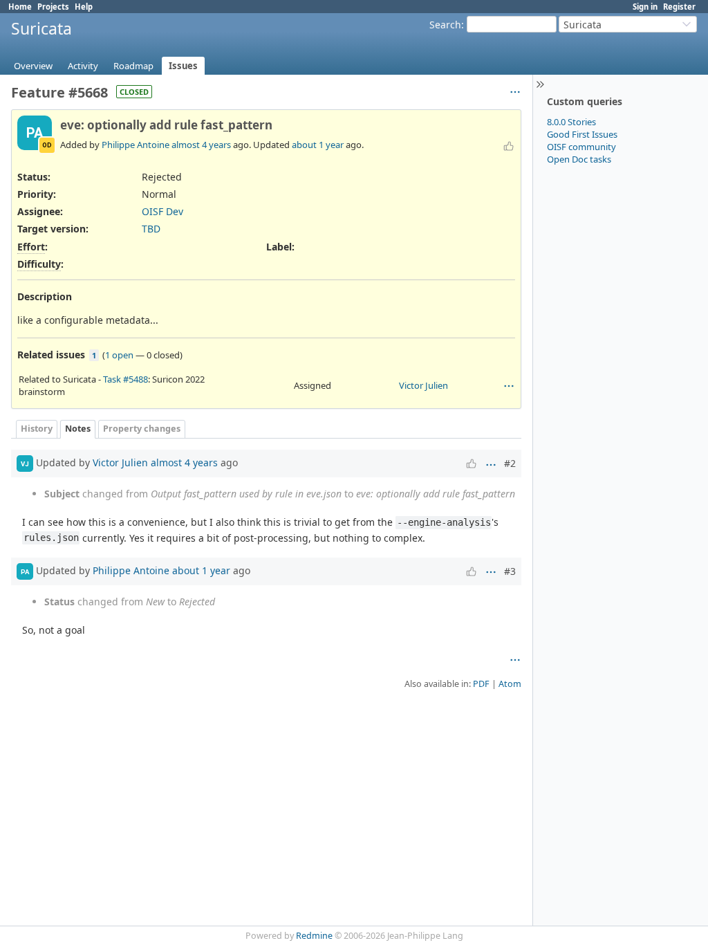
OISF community (581, 146)
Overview (33, 65)
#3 (510, 571)
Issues (183, 65)
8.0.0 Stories (571, 122)
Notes (78, 428)
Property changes (141, 428)
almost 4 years (201, 144)
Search (445, 24)
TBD (151, 228)
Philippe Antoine (135, 144)
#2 (510, 463)
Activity (83, 65)
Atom (510, 684)
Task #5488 (125, 379)
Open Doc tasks (579, 159)
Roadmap (133, 65)
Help (84, 6)
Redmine (314, 936)
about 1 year (318, 144)
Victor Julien (423, 385)
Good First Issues (582, 134)
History (37, 428)
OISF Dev (162, 211)
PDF (481, 684)
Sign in (645, 6)
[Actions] (509, 386)
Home (20, 6)
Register (679, 6)
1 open (119, 355)
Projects (53, 6)
